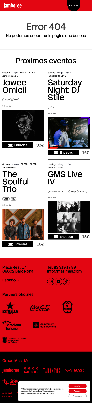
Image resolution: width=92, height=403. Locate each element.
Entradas (20, 145)
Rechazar (77, 391)
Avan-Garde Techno (58, 191)
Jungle (73, 191)
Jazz (16, 100)
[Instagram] (50, 281)
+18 (50, 107)
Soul (13, 199)
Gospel (7, 100)
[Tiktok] (66, 281)
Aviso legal (7, 393)
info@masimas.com (64, 271)
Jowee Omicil (14, 86)
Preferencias (77, 396)
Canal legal (7, 396)
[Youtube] (58, 281)
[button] (86, 5)
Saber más (6, 106)
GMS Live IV (65, 178)
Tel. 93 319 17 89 (61, 267)
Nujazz (83, 191)
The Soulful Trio (15, 181)
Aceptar (77, 386)
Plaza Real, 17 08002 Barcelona (17, 269)
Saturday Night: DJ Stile (65, 90)
